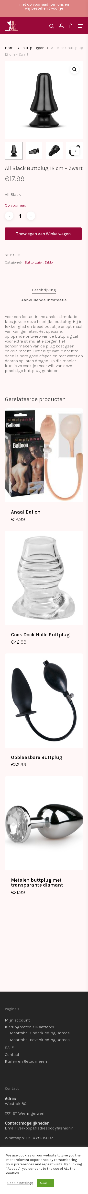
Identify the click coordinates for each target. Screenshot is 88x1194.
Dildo (49, 262)
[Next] (75, 150)
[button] (74, 69)
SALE (9, 1047)
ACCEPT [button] (45, 1183)
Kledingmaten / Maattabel (29, 1026)
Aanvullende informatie (44, 299)
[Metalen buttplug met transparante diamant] (44, 823)
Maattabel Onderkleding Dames (40, 1032)
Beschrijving (44, 289)
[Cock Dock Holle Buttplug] (44, 578)
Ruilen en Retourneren (26, 1061)
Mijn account (17, 1020)
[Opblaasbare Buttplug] (44, 700)
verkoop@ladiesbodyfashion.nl (46, 1128)
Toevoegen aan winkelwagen (43, 234)
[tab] (44, 289)
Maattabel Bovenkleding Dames (40, 1039)
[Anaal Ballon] (44, 455)
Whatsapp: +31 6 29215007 (29, 1137)
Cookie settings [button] (20, 1183)
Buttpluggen (33, 48)
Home (10, 48)
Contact (12, 1054)
